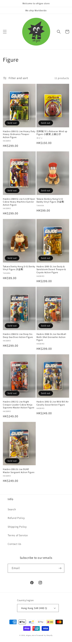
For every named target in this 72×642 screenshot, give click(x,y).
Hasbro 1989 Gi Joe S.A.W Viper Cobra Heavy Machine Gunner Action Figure (19, 201)
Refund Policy (16, 518)
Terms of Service (18, 535)
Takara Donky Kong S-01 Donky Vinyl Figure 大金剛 (19, 268)
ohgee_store (31, 635)
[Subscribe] (60, 568)
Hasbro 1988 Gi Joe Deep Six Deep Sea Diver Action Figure (18, 335)
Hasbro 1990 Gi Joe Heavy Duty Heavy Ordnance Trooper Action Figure (19, 134)
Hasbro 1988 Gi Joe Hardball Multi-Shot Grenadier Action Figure (51, 337)
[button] (5, 31)
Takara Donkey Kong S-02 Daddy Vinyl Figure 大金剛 (50, 200)
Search (12, 509)
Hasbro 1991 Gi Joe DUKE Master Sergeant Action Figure (18, 471)
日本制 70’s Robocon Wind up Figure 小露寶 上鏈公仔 (51, 133)
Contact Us (14, 544)
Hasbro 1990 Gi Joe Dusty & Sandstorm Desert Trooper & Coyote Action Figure (51, 269)
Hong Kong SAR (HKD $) (34, 608)
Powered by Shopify (44, 635)
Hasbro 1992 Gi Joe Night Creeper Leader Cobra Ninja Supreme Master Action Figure (18, 404)
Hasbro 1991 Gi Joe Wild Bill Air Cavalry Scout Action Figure (52, 403)
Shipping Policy (17, 526)
